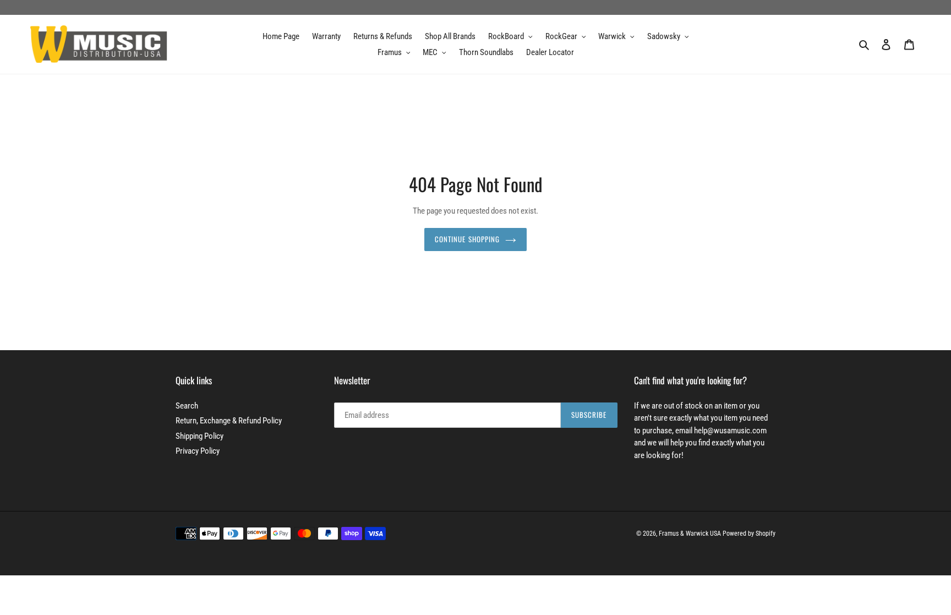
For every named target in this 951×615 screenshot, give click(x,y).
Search (187, 406)
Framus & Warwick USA (690, 533)
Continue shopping (467, 238)
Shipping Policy (199, 436)
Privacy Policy (198, 451)
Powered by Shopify (749, 533)
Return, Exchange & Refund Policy (229, 421)
